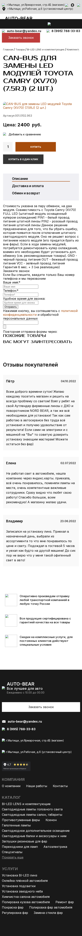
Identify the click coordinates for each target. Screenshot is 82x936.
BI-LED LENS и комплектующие (26, 804)
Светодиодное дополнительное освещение (36, 831)
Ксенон (51, 820)
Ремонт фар (64, 902)
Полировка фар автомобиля (50, 907)
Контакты (60, 786)
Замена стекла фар (48, 913)
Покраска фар (12, 907)
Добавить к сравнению (25, 134)
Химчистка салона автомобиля (26, 897)
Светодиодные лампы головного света (32, 809)
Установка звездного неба (22, 891)
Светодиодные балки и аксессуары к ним (34, 836)
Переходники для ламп (20, 847)
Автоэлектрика (55, 847)
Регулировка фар (15, 913)
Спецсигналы (12, 852)
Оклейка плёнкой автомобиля (25, 881)
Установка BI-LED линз (19, 875)
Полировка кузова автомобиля (26, 902)
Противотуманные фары (21, 820)
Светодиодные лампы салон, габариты (32, 814)
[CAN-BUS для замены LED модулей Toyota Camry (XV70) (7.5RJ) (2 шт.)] (41, 106)
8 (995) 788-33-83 (65, 31)
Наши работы (36, 786)
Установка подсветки (18, 886)
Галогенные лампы (16, 825)
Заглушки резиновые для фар (24, 841)
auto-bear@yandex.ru (24, 31)
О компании (11, 786)
